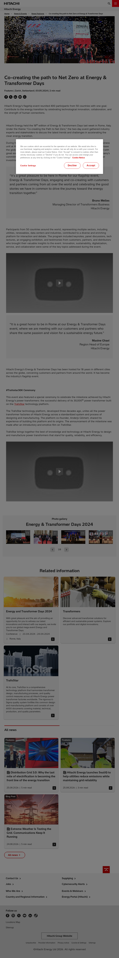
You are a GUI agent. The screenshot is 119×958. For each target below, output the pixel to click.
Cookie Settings (28, 166)
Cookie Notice (78, 158)
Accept (91, 165)
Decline (72, 165)
